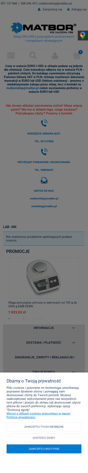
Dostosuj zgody (44, 437)
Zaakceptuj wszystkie (44, 448)
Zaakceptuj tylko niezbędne (44, 426)
